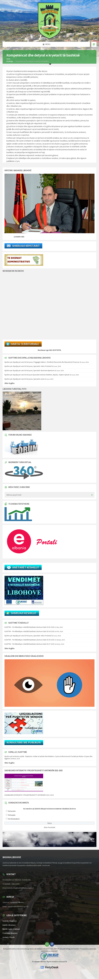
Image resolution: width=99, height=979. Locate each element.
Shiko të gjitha (9, 383)
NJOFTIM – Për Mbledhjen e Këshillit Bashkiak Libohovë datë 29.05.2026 (30, 627)
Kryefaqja (9, 61)
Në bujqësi (11, 815)
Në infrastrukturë (13, 819)
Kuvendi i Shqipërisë (9, 921)
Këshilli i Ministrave (9, 925)
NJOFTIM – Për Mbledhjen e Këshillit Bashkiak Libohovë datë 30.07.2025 (30, 644)
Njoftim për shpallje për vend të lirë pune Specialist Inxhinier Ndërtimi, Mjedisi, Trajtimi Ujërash (37, 375)
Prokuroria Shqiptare (10, 933)
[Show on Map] (93, 44)
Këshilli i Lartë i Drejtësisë (11, 929)
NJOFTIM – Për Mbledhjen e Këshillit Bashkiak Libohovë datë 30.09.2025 (30, 640)
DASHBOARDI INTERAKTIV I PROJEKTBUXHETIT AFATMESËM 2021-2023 (29, 795)
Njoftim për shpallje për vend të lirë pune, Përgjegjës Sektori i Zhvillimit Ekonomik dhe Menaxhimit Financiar (42, 362)
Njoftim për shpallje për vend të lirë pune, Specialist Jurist (24, 379)
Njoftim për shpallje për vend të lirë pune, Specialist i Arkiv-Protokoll (28, 366)
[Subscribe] (92, 495)
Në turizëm (12, 811)
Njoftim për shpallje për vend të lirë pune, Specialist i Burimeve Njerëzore (29, 370)
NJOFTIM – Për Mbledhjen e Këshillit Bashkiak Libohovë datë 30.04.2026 (30, 631)
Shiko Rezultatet (49, 827)
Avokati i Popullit (9, 937)
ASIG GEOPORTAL (55, 350)
